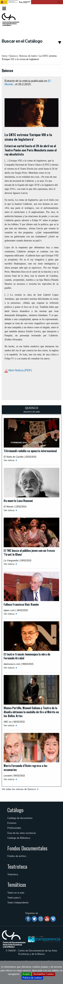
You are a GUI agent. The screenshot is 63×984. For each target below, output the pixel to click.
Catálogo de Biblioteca (18, 838)
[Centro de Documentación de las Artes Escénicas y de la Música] (10, 19)
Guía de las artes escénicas (21, 833)
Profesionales (14, 828)
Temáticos (16, 884)
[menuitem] (55, 8)
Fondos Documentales (27, 848)
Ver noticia (9, 460)
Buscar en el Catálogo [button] (22, 41)
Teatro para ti (14, 897)
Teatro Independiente (18, 902)
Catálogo (15, 810)
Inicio (4, 56)
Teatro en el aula (15, 892)
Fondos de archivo (16, 856)
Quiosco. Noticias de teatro (23, 56)
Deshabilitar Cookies (43, 974)
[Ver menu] (4, 8)
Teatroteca (17, 866)
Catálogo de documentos (20, 818)
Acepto (26, 974)
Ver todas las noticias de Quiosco (19, 789)
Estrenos (11, 823)
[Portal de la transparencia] (43, 938)
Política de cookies (32, 977)
